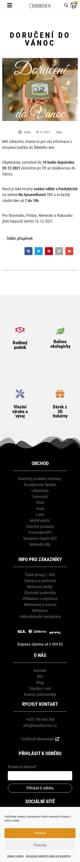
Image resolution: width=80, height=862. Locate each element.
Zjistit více (20, 363)
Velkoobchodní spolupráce (40, 616)
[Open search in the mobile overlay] (66, 5)
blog (59, 132)
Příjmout (40, 833)
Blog (40, 682)
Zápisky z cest (40, 688)
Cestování (40, 496)
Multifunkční (40, 520)
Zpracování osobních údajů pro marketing (48, 856)
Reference (40, 610)
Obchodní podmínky (40, 592)
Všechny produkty (40, 526)
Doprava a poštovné (40, 580)
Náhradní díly (40, 544)
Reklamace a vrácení (40, 604)
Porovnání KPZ (40, 532)
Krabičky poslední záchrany (40, 478)
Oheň (40, 502)
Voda (40, 508)
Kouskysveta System (40, 484)
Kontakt (40, 670)
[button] (28, 251)
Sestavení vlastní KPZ (40, 538)
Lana (40, 514)
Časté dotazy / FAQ (40, 574)
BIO (40, 676)
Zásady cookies (15, 856)
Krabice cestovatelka (40, 694)
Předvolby (40, 845)
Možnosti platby (40, 586)
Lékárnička (40, 490)
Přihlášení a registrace (40, 598)
